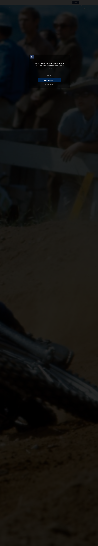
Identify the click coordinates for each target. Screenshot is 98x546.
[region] (49, 71)
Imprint (51, 68)
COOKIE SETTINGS (49, 84)
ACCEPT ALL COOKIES (49, 80)
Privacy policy (48, 68)
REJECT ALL (49, 75)
